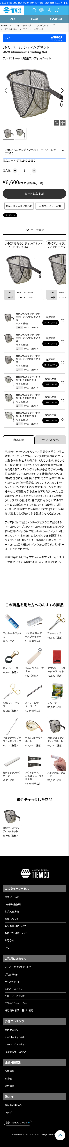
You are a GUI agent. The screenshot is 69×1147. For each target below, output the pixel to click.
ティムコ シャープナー (34, 669)
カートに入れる (35, 193)
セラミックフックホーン (11, 774)
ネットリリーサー (12, 668)
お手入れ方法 (12, 911)
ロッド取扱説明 (13, 904)
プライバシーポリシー (16, 1003)
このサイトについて (15, 996)
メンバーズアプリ (13, 989)
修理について (12, 918)
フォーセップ (54, 633)
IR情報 (8, 1078)
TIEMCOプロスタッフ (15, 1044)
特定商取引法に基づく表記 (19, 1010)
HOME (4, 25)
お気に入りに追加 (51, 206)
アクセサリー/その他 (33, 29)
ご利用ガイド (11, 974)
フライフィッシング (22, 25)
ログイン (9, 1112)
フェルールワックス (12, 634)
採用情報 (10, 1085)
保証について (12, 897)
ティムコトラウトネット (34, 739)
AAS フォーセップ (11, 704)
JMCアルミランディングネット (55, 739)
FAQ (7, 947)
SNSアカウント (12, 1030)
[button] (7, 90)
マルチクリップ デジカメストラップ (12, 739)
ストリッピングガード (56, 774)
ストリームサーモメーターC (34, 704)
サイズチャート (12, 981)
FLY (12, 19)
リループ (52, 703)
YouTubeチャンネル (15, 1037)
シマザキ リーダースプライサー (33, 634)
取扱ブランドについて (16, 933)
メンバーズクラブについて (18, 967)
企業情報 (10, 1071)
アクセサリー (11, 29)
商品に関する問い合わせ (19, 206)
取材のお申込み (13, 1105)
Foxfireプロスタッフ (15, 1051)
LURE (34, 19)
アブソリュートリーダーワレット (56, 669)
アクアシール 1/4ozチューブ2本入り (34, 776)
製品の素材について (15, 926)
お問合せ (9, 940)
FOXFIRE (56, 19)
